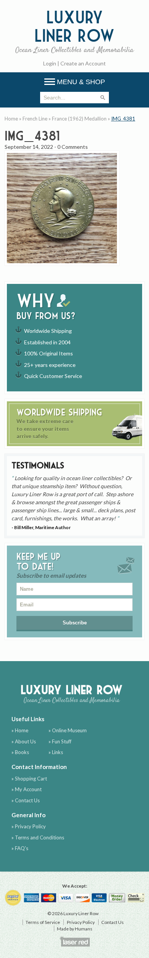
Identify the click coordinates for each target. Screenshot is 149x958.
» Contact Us (25, 800)
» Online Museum (68, 730)
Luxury (74, 31)
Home (11, 119)
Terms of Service (43, 922)
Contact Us (112, 922)
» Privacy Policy (28, 826)
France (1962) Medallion (79, 119)
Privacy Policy (81, 922)
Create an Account (83, 63)
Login (49, 63)
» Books (20, 752)
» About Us (23, 741)
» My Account (26, 789)
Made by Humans (74, 929)
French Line (35, 119)
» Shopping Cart (29, 779)
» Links (56, 752)
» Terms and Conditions (37, 837)
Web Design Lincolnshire (74, 941)
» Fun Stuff (60, 741)
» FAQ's (19, 848)
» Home (19, 730)
